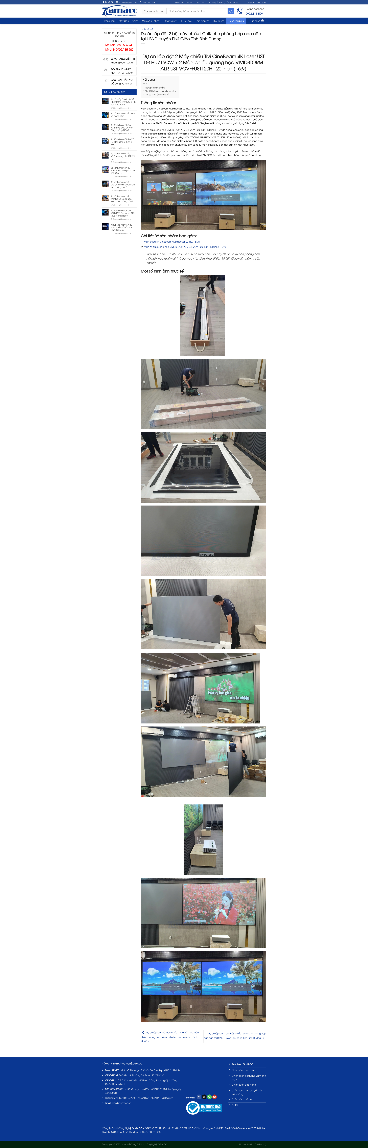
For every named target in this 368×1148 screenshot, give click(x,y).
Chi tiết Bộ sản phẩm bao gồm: (160, 90)
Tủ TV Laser (186, 20)
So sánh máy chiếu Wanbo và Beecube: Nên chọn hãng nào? (122, 199)
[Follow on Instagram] (106, 2)
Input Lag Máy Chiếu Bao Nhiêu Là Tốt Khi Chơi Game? (121, 227)
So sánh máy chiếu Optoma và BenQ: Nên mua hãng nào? (123, 184)
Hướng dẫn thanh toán (229, 2)
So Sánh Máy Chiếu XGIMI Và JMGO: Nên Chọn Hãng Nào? (122, 127)
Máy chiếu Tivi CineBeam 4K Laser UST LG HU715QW (172, 241)
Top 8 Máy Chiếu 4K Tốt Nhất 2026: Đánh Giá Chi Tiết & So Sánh (123, 102)
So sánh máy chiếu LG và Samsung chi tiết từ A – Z (123, 156)
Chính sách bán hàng (206, 2)
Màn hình (170, 20)
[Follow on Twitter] (109, 2)
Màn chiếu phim (150, 20)
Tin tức (190, 2)
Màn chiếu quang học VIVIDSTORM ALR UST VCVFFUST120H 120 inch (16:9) (185, 246)
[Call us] (209, 1096)
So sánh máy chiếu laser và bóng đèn (123, 114)
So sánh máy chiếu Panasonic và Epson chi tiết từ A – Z (123, 170)
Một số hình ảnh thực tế (156, 94)
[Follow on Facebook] (103, 2)
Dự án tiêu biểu (236, 20)
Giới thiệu (179, 2)
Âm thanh (202, 20)
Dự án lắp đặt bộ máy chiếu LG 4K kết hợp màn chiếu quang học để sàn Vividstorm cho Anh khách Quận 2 (170, 1036)
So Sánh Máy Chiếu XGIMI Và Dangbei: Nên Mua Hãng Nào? (123, 213)
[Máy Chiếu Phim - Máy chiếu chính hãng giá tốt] (119, 11)
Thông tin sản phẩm (155, 87)
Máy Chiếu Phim (127, 20)
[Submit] (231, 11)
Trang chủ (109, 20)
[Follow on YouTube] (214, 1096)
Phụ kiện (217, 20)
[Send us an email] (112, 2)
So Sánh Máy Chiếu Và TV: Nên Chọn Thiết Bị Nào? (122, 142)
